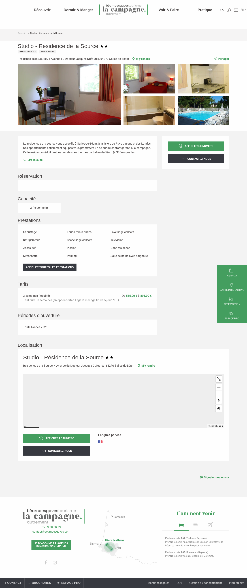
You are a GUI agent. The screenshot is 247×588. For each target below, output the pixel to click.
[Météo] (222, 12)
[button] (242, 10)
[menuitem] (42, 10)
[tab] (181, 526)
